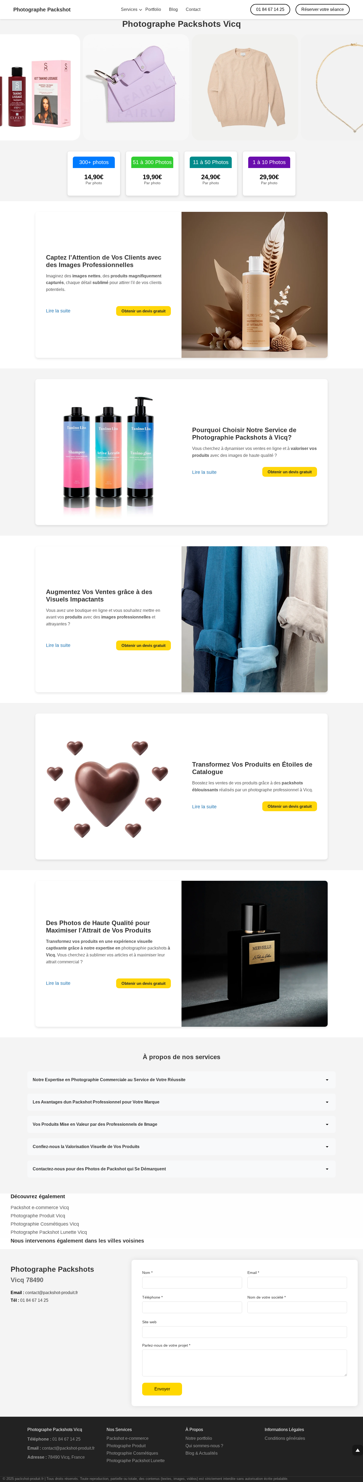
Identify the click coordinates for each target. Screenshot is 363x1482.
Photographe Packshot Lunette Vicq (49, 1232)
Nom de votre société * (266, 1297)
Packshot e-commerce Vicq (40, 1207)
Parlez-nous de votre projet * (166, 1345)
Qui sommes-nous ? (204, 1446)
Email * (253, 1272)
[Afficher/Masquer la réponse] (327, 1080)
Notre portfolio (198, 1438)
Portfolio (153, 9)
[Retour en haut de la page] (357, 1450)
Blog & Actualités (201, 1453)
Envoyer (162, 1389)
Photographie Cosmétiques (132, 1453)
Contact (193, 9)
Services (129, 9)
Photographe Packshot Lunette (136, 1460)
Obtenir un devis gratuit (143, 311)
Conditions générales (285, 1438)
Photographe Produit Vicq (38, 1215)
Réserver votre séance (322, 9)
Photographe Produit (126, 1446)
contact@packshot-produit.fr (51, 1292)
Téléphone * (152, 1297)
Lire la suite (58, 310)
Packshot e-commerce (128, 1438)
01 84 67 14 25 (270, 9)
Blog (173, 9)
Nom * (147, 1272)
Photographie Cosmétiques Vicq (45, 1224)
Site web (149, 1322)
